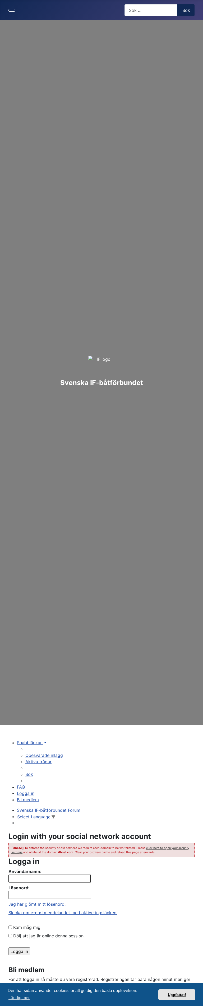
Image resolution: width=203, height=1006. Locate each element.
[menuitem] (44, 755)
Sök (186, 10)
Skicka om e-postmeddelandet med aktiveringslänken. (62, 912)
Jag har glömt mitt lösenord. (37, 904)
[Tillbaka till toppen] (196, 999)
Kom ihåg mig (26, 927)
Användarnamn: (24, 871)
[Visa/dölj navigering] (11, 10)
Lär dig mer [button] (19, 997)
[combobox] (150, 10)
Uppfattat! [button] (177, 995)
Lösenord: (19, 887)
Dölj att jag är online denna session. (48, 935)
